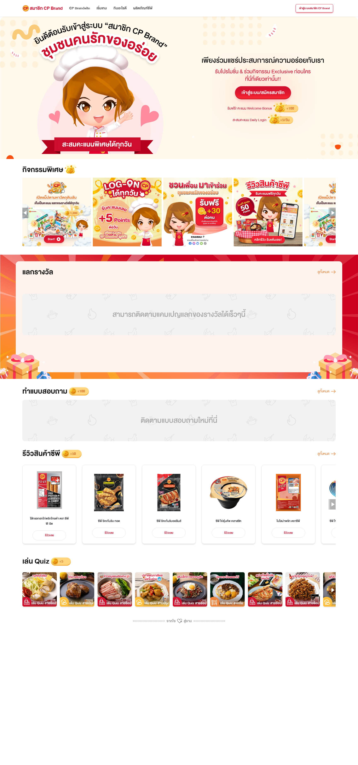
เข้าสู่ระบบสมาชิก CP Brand (314, 8)
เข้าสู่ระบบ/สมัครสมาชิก (263, 92)
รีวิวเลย (49, 535)
